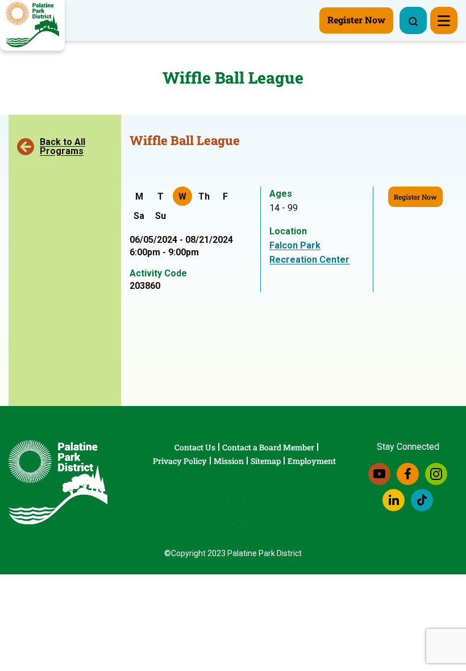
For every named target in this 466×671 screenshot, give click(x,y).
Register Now (415, 196)
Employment (312, 460)
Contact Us (194, 447)
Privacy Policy (180, 460)
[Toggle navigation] (443, 20)
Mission (229, 460)
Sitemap (266, 460)
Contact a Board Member (268, 447)
